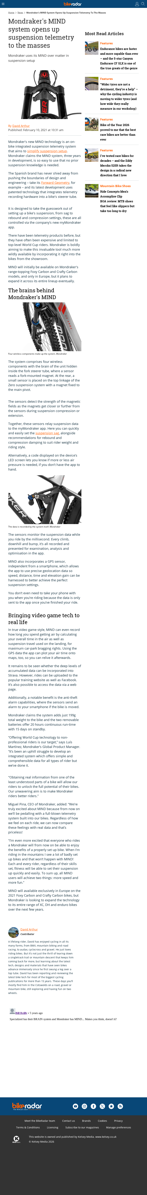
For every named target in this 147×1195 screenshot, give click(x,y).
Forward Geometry (55, 182)
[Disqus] (63, 1052)
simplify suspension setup (47, 151)
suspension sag (47, 433)
